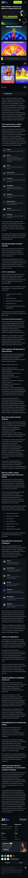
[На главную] (4, 2)
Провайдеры (4, 839)
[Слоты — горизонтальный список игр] (14, 75)
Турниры (16, 828)
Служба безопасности (6, 828)
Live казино (3, 837)
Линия (15, 837)
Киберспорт (17, 839)
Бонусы (16, 830)
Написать (6, 849)
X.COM (20, 862)
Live (15, 835)
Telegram (7, 862)
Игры (2, 835)
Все (25, 63)
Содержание (8, 93)
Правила (16, 826)
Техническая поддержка (6, 826)
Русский (24, 819)
